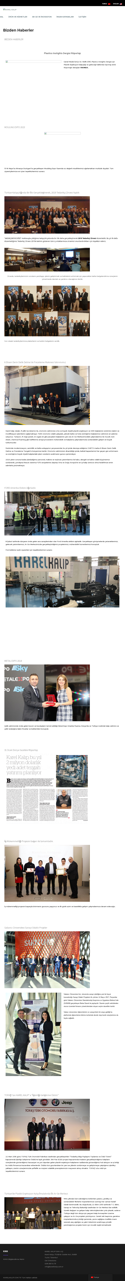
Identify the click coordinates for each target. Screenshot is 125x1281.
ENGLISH (116, 4)
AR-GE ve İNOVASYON (42, 17)
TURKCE (104, 4)
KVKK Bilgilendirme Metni (13, 1259)
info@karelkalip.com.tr (54, 1267)
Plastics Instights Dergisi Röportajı (62, 53)
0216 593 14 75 (50, 1264)
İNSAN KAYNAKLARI (65, 17)
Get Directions (50, 1261)
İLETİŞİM (82, 17)
